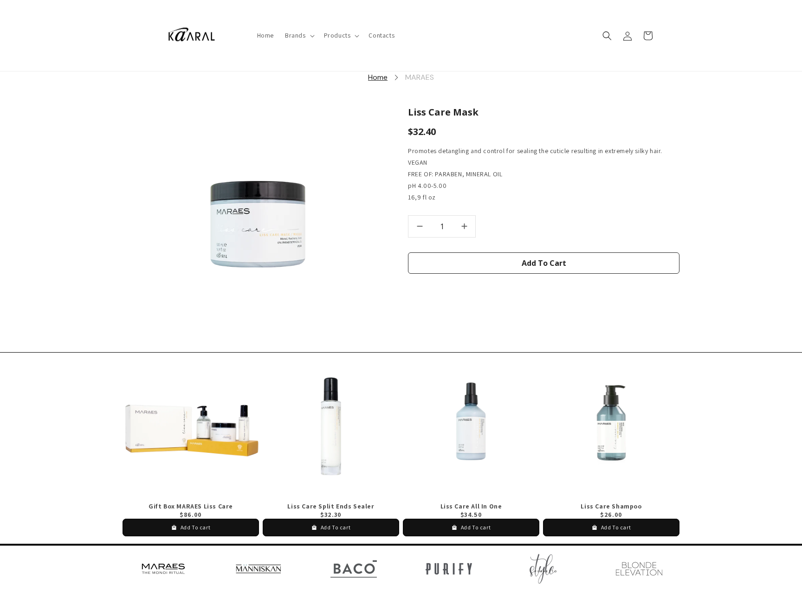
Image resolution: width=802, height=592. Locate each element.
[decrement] (419, 226)
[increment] (464, 226)
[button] (298, 35)
